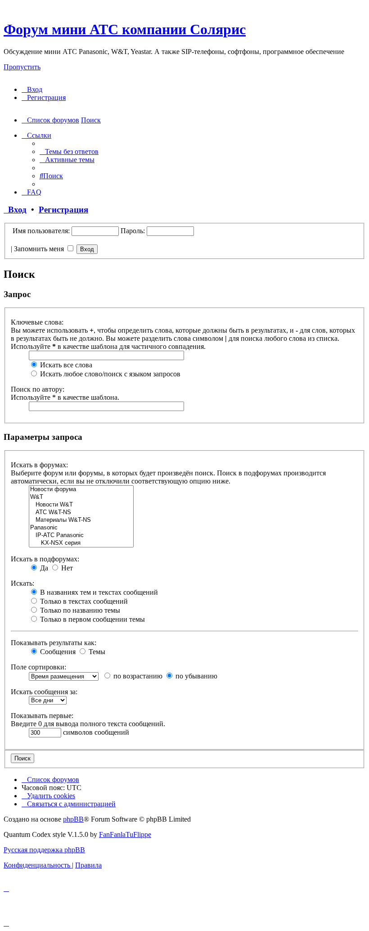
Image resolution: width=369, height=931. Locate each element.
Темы (96, 651)
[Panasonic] (81, 528)
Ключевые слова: (37, 322)
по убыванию (195, 676)
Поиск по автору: (37, 389)
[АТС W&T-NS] (81, 512)
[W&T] (81, 497)
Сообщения (57, 651)
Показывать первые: (42, 715)
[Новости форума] (81, 489)
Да (43, 568)
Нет (66, 568)
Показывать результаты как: (53, 642)
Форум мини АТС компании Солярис (125, 29)
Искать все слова (65, 365)
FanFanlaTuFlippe (125, 834)
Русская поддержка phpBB (44, 850)
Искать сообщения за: (44, 692)
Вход (15, 209)
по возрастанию (137, 676)
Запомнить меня (40, 249)
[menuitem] (32, 89)
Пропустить (22, 67)
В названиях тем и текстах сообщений (98, 592)
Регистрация (63, 209)
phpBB (73, 819)
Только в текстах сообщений (83, 601)
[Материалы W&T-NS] (81, 520)
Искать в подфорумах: (45, 559)
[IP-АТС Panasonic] (81, 535)
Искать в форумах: (39, 465)
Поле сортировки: (38, 667)
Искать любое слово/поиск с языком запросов (109, 374)
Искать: (22, 583)
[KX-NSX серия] (81, 543)
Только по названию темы (79, 610)
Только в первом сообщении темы (91, 619)
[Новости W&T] (81, 505)
